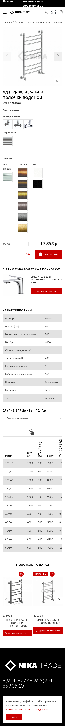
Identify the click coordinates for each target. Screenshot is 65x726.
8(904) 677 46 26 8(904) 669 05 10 (28, 683)
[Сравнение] (53, 12)
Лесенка (57, 21)
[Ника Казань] (32, 664)
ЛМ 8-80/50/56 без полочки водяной (48, 621)
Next (59, 600)
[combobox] (32, 418)
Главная (7, 21)
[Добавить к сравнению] (21, 574)
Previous (5, 600)
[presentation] (52, 269)
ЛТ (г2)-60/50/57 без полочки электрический (17, 622)
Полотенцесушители (38, 21)
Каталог (19, 21)
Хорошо (13, 717)
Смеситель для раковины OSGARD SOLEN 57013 (47, 279)
